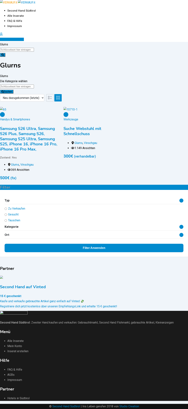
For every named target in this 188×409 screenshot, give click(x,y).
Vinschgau (27, 164)
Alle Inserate (15, 15)
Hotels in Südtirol (18, 398)
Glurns (15, 164)
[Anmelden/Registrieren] (1, 34)
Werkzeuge (71, 119)
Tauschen (14, 220)
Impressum (14, 26)
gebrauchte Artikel (142, 322)
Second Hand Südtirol (21, 10)
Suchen (8, 91)
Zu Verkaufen (16, 208)
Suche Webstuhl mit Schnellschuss (82, 131)
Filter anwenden (94, 247)
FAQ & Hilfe (14, 21)
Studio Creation (129, 406)
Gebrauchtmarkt (88, 322)
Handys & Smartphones (15, 119)
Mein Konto (14, 346)
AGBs (11, 374)
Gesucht (13, 214)
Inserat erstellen (13, 39)
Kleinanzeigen (165, 322)
